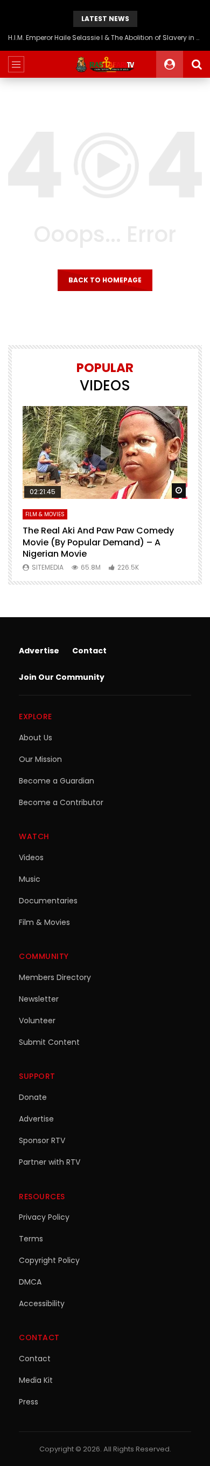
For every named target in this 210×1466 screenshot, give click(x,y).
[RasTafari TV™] (105, 64)
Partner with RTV (49, 1162)
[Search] (196, 64)
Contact (89, 650)
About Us (35, 737)
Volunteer (37, 1020)
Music (29, 879)
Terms (31, 1238)
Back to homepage (105, 280)
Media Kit (36, 1380)
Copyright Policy (49, 1260)
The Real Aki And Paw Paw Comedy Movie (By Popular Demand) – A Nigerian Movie (98, 542)
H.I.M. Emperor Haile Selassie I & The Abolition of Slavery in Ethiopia (105, 37)
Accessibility (42, 1303)
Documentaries (48, 900)
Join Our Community (61, 677)
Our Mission (40, 759)
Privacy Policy (44, 1217)
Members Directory (55, 977)
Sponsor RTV (42, 1140)
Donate (33, 1097)
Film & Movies (45, 514)
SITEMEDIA (48, 567)
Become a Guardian (56, 780)
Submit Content (49, 1042)
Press (28, 1401)
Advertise (39, 650)
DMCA (30, 1281)
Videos (31, 857)
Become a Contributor (61, 802)
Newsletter (39, 999)
